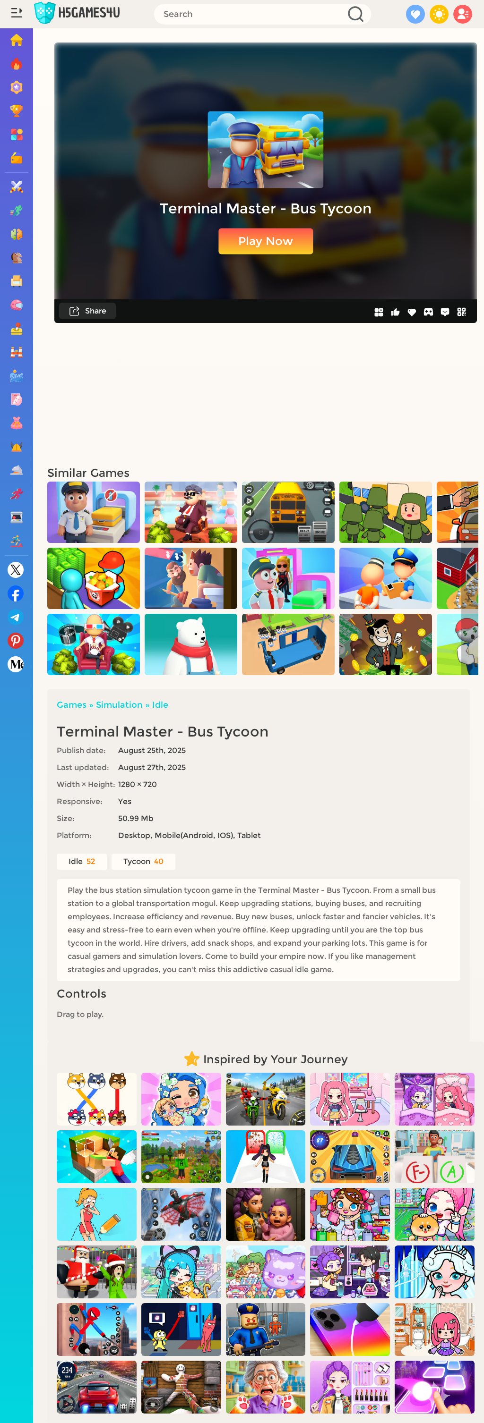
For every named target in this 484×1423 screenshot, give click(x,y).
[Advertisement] (266, 394)
